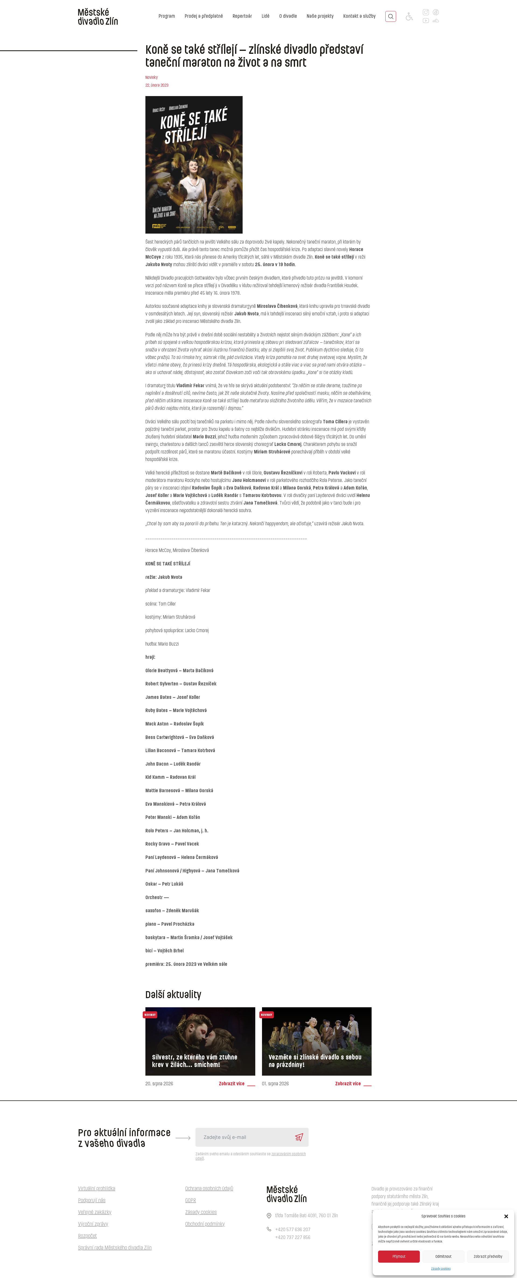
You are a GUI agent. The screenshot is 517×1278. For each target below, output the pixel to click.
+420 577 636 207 (292, 1229)
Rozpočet (87, 1236)
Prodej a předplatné (204, 16)
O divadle (288, 16)
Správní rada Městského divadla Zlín (115, 1248)
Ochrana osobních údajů (209, 1188)
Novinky (151, 77)
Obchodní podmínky (205, 1224)
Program (167, 16)
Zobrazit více (231, 1084)
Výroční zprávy (93, 1224)
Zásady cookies (440, 1268)
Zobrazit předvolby (488, 1257)
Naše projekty (320, 16)
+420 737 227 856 (292, 1237)
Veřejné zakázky (94, 1212)
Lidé (266, 16)
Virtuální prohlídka (96, 1188)
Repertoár (242, 16)
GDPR (190, 1200)
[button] (506, 1216)
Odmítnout (443, 1257)
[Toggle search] (390, 16)
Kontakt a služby (359, 16)
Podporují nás (92, 1200)
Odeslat (299, 1137)
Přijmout (399, 1257)
